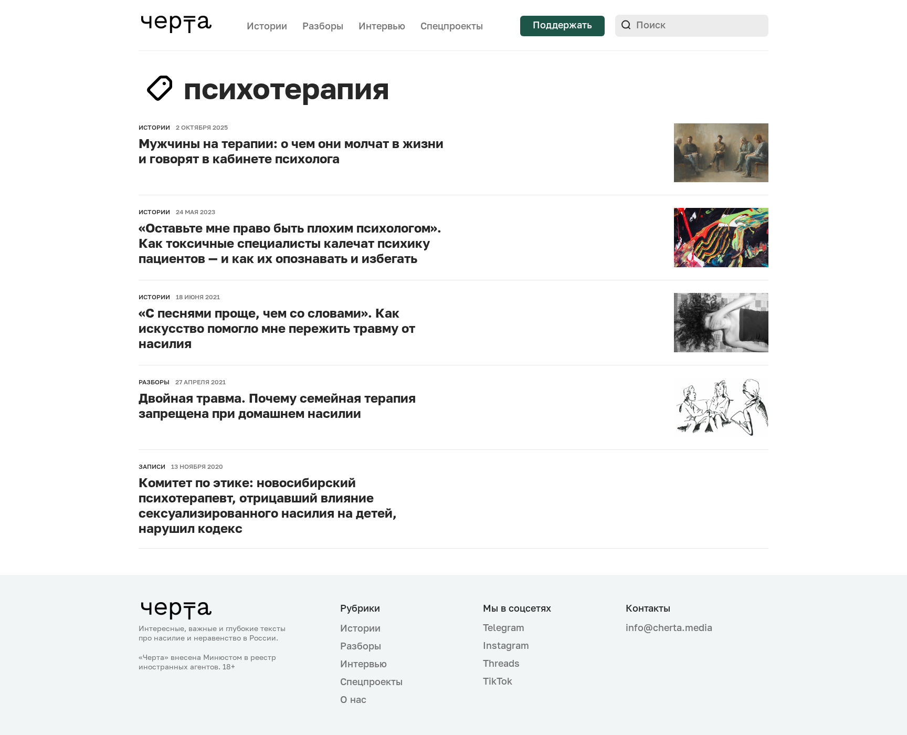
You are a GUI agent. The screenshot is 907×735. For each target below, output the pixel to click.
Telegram (503, 627)
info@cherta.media (669, 627)
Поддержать (562, 24)
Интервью (381, 26)
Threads (501, 663)
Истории (267, 26)
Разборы (322, 26)
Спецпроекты (451, 26)
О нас (353, 699)
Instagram (506, 645)
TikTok (497, 681)
